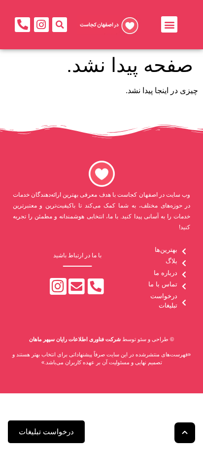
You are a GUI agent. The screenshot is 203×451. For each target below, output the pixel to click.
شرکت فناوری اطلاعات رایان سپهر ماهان (75, 339)
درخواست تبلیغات (46, 431)
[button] (169, 24)
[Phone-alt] (22, 25)
